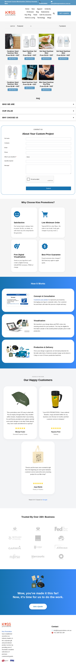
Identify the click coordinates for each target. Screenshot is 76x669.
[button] (48, 188)
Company (6, 143)
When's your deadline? (10, 157)
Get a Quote (38, 606)
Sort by (12, 26)
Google (45, 499)
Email (5, 147)
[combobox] (48, 157)
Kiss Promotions (7, 631)
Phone (6, 152)
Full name (6, 138)
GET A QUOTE (64, 13)
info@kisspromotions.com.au (62, 630)
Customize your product (41, 300)
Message (7, 165)
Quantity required (8, 161)
